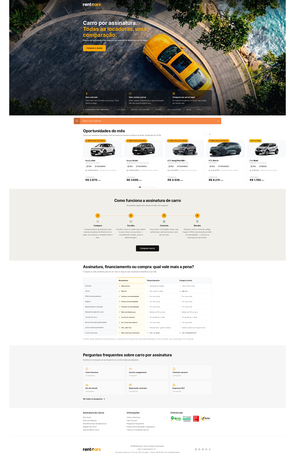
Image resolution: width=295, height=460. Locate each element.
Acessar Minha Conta (91, 430)
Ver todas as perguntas (93, 399)
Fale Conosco (132, 420)
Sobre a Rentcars (133, 417)
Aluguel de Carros (90, 427)
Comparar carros (147, 248)
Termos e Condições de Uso (138, 430)
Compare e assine (94, 48)
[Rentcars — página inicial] (92, 4)
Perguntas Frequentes (135, 424)
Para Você (87, 417)
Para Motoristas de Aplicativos (95, 424)
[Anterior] (204, 134)
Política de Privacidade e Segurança (141, 427)
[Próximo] (209, 134)
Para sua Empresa (90, 420)
